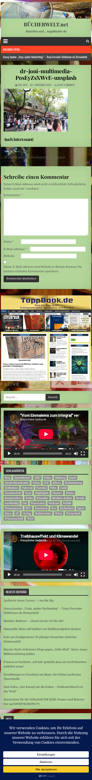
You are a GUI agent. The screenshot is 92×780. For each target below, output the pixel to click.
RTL (28, 508)
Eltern (57, 482)
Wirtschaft (73, 513)
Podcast (54, 503)
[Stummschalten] (76, 453)
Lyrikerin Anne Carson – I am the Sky (29, 600)
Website (9, 256)
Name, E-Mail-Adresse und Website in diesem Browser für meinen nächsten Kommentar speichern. (43, 269)
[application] (46, 434)
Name (8, 241)
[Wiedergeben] (9, 453)
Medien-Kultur (62, 498)
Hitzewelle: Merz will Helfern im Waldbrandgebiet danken (42, 629)
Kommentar (13, 195)
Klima (70, 493)
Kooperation (13, 498)
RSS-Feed (22, 85)
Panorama (38, 503)
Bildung (60, 477)
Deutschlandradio (17, 482)
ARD (37, 477)
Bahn (47, 477)
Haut (28, 493)
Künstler (42, 498)
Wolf (30, 518)
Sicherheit (66, 508)
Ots (24, 503)
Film (53, 487)
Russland (41, 508)
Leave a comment (66, 85)
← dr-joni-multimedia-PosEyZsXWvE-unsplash (33, 157)
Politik (67, 503)
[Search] (87, 41)
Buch (72, 477)
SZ (17, 513)
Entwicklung (73, 482)
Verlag (27, 513)
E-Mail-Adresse (15, 249)
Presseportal (13, 508)
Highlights (42, 493)
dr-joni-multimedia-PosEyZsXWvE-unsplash (46, 74)
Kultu (29, 498)
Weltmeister (43, 513)
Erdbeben (11, 487)
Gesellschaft (13, 493)
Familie (41, 487)
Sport (81, 508)
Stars (8, 513)
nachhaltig (12, 503)
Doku (36, 482)
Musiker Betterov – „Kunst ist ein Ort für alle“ (34, 621)
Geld (63, 487)
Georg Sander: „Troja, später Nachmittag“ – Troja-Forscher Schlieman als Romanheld (45, 57)
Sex (53, 508)
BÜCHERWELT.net (46, 24)
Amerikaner (22, 477)
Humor (57, 493)
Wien (58, 513)
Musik (80, 498)
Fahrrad (27, 487)
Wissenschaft (14, 518)
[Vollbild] (83, 453)
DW (46, 482)
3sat (7, 477)
